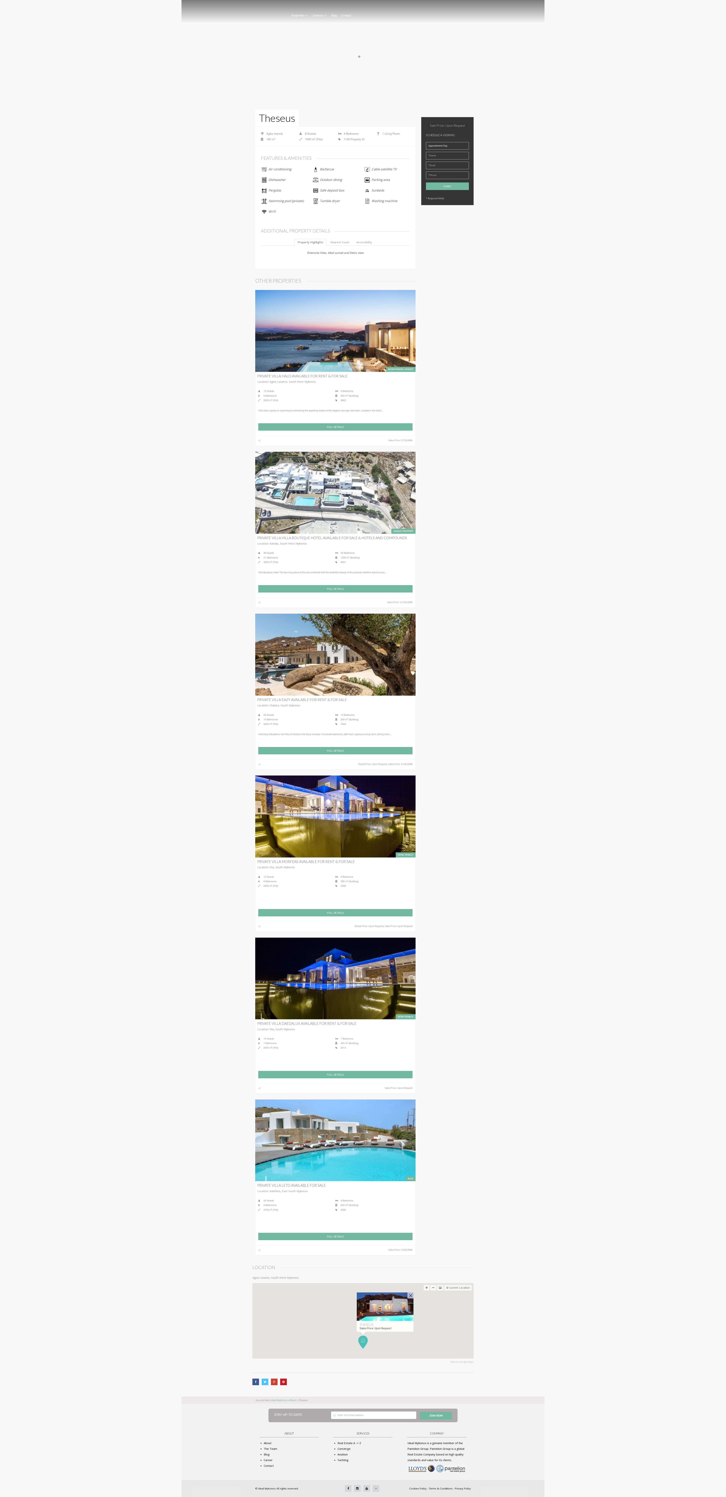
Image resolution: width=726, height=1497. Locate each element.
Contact (346, 15)
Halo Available (302, 376)
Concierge (344, 1449)
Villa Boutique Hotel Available (332, 538)
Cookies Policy (418, 1488)
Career (268, 1460)
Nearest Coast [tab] (339, 242)
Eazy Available (302, 700)
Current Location (459, 1287)
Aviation (342, 1454)
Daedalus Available (306, 1023)
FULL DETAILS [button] (335, 427)
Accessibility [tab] (364, 242)
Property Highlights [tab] (310, 242)
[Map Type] (440, 1288)
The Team (270, 1449)
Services (318, 15)
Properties (298, 15)
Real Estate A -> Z (349, 1443)
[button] (363, 1342)
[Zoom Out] (433, 1288)
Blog (334, 15)
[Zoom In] (427, 1288)
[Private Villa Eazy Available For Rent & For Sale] (335, 655)
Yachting (342, 1460)
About (267, 1443)
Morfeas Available (306, 861)
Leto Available (291, 1185)
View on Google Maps (462, 1362)
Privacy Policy (463, 1488)
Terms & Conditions (441, 1488)
